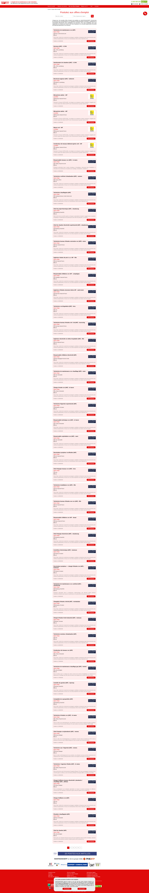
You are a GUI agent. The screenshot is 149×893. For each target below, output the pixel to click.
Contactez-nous (51, 872)
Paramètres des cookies (92, 873)
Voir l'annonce (91, 41)
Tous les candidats (71, 872)
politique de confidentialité (63, 883)
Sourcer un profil (51, 6)
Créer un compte (144, 3)
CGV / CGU (91, 882)
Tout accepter (82, 888)
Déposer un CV (84, 6)
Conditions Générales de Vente (93, 876)
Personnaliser (67, 888)
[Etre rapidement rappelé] (144, 13)
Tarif (91, 6)
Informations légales (91, 872)
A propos (97, 6)
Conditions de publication (92, 875)
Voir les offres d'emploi (74, 6)
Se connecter (135, 3)
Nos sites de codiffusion (53, 876)
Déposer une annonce (62, 6)
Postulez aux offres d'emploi (74, 12)
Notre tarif (50, 875)
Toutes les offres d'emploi (72, 873)
